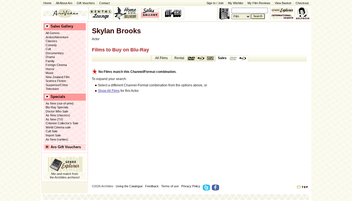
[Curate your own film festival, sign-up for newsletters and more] (174, 13)
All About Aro (64, 3)
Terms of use (170, 186)
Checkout (302, 3)
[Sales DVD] (233, 58)
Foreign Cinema (56, 65)
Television (52, 88)
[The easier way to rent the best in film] (125, 13)
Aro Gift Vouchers (66, 147)
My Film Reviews (259, 3)
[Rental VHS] (210, 58)
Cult (48, 49)
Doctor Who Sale (57, 111)
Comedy (51, 45)
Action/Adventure (57, 37)
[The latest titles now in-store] (100, 13)
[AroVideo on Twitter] (207, 189)
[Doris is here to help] (303, 13)
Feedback (152, 186)
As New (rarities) (57, 139)
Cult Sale (51, 131)
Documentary (55, 53)
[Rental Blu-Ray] (201, 58)
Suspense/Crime (57, 85)
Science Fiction (56, 80)
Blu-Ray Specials (57, 107)
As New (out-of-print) (60, 103)
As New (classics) (58, 115)
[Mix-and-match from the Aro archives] (282, 9)
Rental (179, 58)
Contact (103, 3)
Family (50, 61)
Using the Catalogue (129, 186)
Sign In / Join (215, 3)
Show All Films (109, 91)
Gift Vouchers (86, 3)
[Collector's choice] (150, 13)
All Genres (53, 33)
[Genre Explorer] (64, 163)
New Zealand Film (58, 77)
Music (50, 73)
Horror (50, 69)
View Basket (282, 3)
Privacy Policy (190, 186)
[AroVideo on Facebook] (216, 189)
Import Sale (53, 135)
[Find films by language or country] (282, 16)
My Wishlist (235, 3)
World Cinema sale (58, 127)
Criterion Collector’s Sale (62, 123)
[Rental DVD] (191, 58)
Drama (50, 57)
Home (47, 3)
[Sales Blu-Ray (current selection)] (243, 58)
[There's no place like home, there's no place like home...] (64, 13)
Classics (51, 41)
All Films (161, 58)
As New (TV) (54, 119)
